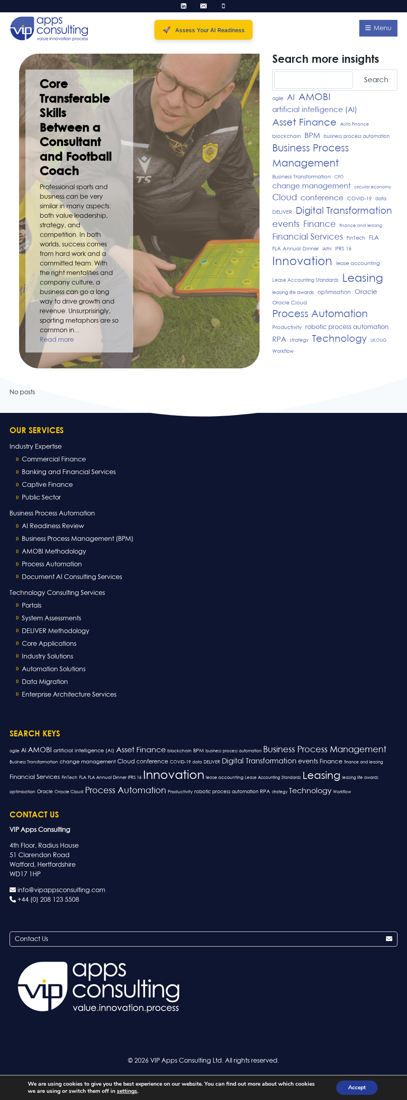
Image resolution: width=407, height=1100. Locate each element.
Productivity (287, 327)
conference (321, 198)
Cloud (284, 198)
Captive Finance (47, 485)
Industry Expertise (36, 446)
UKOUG (378, 341)
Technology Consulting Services (57, 593)
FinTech (356, 238)
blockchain (286, 136)
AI (291, 98)
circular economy (372, 187)
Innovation (302, 261)
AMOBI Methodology (54, 551)
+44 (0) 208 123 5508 (47, 900)
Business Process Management (310, 156)
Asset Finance (304, 123)
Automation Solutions (53, 669)
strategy (299, 340)
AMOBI (314, 97)
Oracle (366, 292)
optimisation (334, 292)
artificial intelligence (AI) (314, 110)
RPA (279, 339)
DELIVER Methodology (55, 631)
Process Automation (320, 314)
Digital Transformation (344, 211)
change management (311, 186)
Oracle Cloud (289, 303)
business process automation (357, 136)
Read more (57, 340)
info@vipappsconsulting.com (60, 890)
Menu (381, 28)
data (380, 199)
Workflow (283, 351)
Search (376, 80)
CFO (339, 177)
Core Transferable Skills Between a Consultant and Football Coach (76, 128)
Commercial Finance (54, 459)
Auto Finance (354, 124)
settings (127, 1091)
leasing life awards (293, 292)
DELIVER (282, 212)
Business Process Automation (52, 513)
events (286, 224)
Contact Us (31, 939)
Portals (31, 605)
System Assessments (51, 618)
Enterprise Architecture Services (69, 694)
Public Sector (41, 497)
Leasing (362, 278)
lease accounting (358, 263)
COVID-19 (359, 198)
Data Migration (45, 682)
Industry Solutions (47, 656)
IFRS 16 (343, 249)
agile (277, 99)
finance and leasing (360, 226)
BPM (312, 135)
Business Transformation (301, 177)
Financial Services (307, 237)
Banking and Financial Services (69, 472)
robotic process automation (347, 327)
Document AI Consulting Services (72, 577)
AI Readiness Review (53, 526)
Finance (319, 225)
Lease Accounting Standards (305, 280)
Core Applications (49, 644)
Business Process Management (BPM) (78, 539)
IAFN (326, 249)
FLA (374, 238)
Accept (357, 1087)
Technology (339, 339)
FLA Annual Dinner (295, 249)
